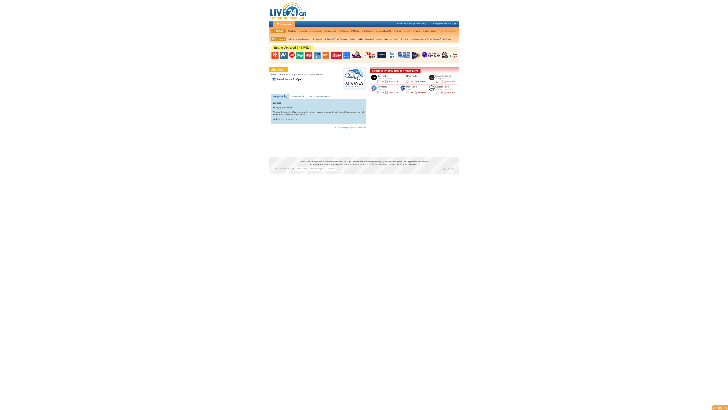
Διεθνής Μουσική (420, 39)
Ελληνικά (436, 39)
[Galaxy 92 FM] (404, 55)
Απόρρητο (720, 407)
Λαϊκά (405, 39)
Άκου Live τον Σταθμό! (289, 79)
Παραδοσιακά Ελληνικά (371, 39)
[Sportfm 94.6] (357, 54)
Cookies (331, 169)
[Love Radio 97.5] (336, 55)
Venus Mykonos (443, 76)
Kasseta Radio (442, 87)
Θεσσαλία (368, 31)
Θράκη (356, 31)
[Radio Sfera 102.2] (292, 55)
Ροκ (354, 39)
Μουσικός (382, 87)
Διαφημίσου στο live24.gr (444, 24)
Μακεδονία (331, 31)
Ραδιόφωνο (284, 24)
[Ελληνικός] (392, 55)
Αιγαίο (398, 31)
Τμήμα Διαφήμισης (318, 169)
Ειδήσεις (318, 39)
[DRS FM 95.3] (431, 55)
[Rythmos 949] (274, 55)
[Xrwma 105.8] (453, 55)
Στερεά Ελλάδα (384, 31)
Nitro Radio (412, 76)
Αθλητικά (331, 39)
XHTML (451, 169)
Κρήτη (417, 31)
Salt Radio (382, 76)
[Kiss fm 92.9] (308, 55)
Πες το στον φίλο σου (319, 96)
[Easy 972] (284, 55)
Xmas (448, 39)
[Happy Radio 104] (325, 55)
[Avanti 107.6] (445, 55)
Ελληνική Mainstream (300, 39)
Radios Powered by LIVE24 (292, 47)
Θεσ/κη (304, 31)
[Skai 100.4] (346, 55)
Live (382, 81)
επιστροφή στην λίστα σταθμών (351, 127)
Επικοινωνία (298, 96)
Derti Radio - (412, 87)
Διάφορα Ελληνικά (315, 74)
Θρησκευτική (392, 39)
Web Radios (430, 31)
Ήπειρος (345, 31)
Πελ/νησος (317, 31)
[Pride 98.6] (370, 55)
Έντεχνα (344, 39)
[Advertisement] (398, 126)
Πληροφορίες (280, 96)
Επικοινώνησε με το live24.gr (412, 24)
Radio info (393, 81)
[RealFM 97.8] (381, 55)
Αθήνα (293, 31)
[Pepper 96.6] (317, 55)
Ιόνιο (408, 31)
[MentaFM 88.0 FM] (300, 55)
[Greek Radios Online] (288, 18)
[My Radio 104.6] (416, 55)
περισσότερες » (449, 31)
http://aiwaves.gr (289, 119)
